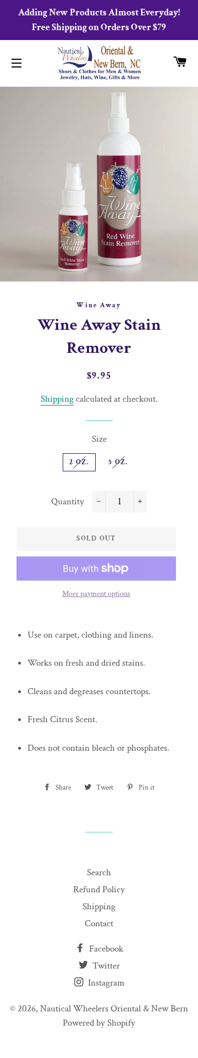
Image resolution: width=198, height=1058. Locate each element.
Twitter (105, 966)
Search (99, 872)
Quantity (67, 502)
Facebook (105, 949)
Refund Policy (99, 889)
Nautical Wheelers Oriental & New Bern (114, 1009)
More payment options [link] (96, 594)
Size (99, 439)
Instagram (105, 983)
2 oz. (79, 462)
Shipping (57, 399)
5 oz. (118, 462)
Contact (99, 924)
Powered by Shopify (99, 1023)
